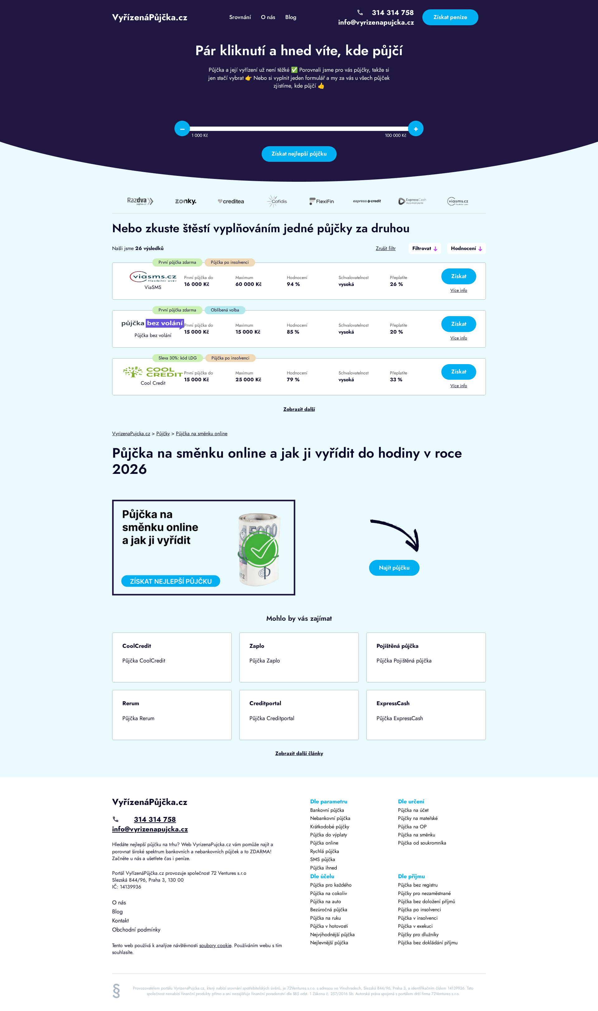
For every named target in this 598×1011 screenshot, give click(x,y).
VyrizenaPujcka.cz (131, 433)
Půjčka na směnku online (201, 433)
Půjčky (163, 433)
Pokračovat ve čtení (171, 657)
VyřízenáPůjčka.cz (149, 17)
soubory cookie (215, 945)
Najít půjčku (394, 568)
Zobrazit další (299, 409)
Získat (458, 276)
